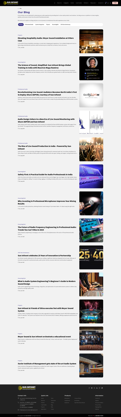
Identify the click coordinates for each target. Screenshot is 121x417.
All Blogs (21, 24)
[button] (110, 3)
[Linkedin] (97, 388)
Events (72, 3)
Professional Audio (29, 24)
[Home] (54, 3)
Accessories (76, 400)
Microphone (67, 398)
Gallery (52, 402)
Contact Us (100, 3)
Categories (66, 3)
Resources (92, 3)
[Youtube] (92, 388)
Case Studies (79, 3)
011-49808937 (31, 404)
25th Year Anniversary (65, 24)
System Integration (39, 24)
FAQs (52, 407)
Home (42, 398)
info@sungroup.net (23, 410)
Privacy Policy (98, 405)
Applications (43, 409)
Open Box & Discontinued (79, 402)
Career (52, 409)
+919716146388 (33, 402)
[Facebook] (89, 388)
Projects (48, 24)
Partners (86, 3)
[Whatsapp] (102, 388)
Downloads (53, 400)
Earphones (67, 402)
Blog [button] (20, 8)
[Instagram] (99, 388)
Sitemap (97, 409)
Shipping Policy (98, 407)
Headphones (67, 400)
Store (115, 3)
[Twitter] (94, 388)
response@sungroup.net (32, 410)
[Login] (108, 3)
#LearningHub (55, 24)
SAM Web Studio (99, 415)
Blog (52, 405)
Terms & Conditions (99, 402)
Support (97, 400)
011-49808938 (22, 405)
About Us (59, 3)
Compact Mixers (77, 398)
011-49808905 (27, 402)
